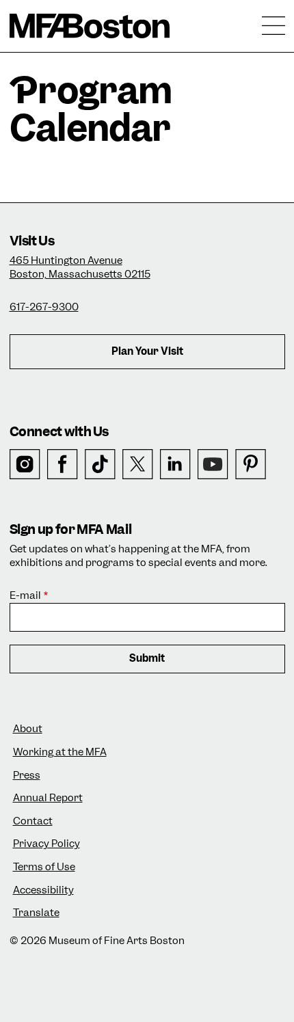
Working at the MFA (60, 752)
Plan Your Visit (147, 351)
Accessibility (43, 890)
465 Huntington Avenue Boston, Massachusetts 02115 (80, 267)
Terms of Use (44, 867)
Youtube (213, 464)
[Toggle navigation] (273, 26)
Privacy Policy (46, 843)
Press (26, 775)
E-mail (25, 595)
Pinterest (250, 464)
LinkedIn (175, 464)
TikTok (100, 464)
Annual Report (48, 798)
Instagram (25, 464)
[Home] (90, 26)
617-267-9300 (44, 307)
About (27, 729)
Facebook (62, 464)
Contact (33, 821)
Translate (36, 912)
